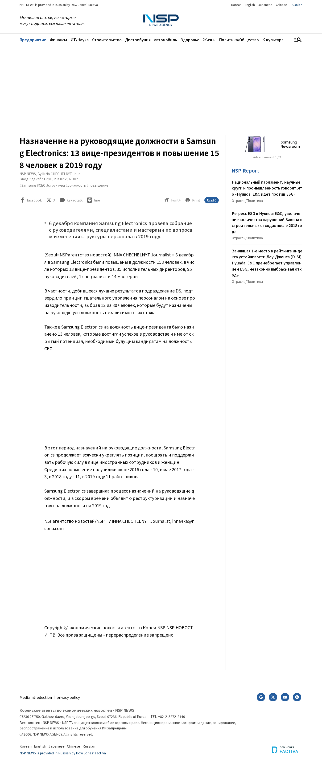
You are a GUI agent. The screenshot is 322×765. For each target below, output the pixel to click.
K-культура (273, 39)
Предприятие (33, 39)
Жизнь (209, 39)
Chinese (281, 4)
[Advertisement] (161, 90)
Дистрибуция (138, 39)
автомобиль (165, 39)
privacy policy (68, 697)
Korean (236, 4)
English (250, 4)
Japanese (265, 4)
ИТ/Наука (79, 39)
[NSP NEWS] (161, 20)
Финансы (58, 39)
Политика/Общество (239, 39)
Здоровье (190, 39)
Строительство (107, 39)
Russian (296, 4)
